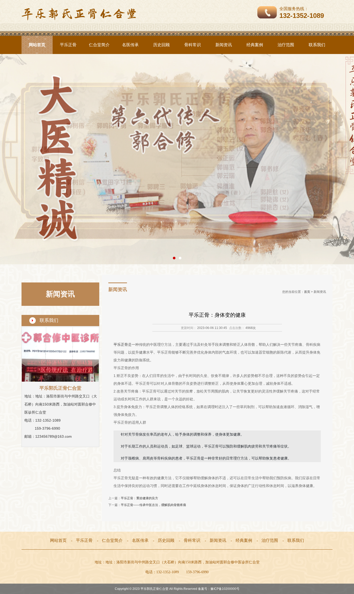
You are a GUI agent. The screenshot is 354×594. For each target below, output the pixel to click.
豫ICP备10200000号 (224, 589)
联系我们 (317, 45)
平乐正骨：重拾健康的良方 (139, 498)
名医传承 (130, 45)
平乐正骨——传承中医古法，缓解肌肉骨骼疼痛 (153, 505)
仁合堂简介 (99, 45)
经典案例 (254, 45)
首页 (307, 292)
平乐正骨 (68, 45)
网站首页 (37, 45)
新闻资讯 (223, 45)
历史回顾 (161, 45)
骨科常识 (192, 45)
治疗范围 (286, 45)
